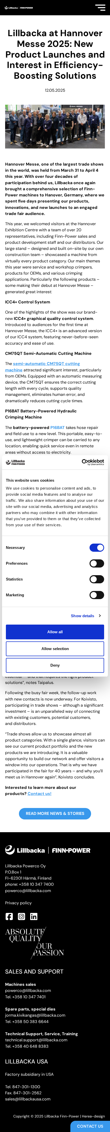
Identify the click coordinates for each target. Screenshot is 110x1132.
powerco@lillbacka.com (28, 890)
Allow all (55, 632)
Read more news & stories (55, 813)
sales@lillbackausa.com (27, 1099)
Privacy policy (18, 903)
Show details (82, 616)
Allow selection (55, 648)
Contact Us (90, 1126)
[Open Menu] (100, 8)
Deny (55, 665)
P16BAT (57, 427)
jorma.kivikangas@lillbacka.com (35, 1015)
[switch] (97, 563)
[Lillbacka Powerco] (19, 8)
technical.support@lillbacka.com (36, 1040)
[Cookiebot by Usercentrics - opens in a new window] (81, 462)
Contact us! (39, 793)
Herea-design (93, 1116)
